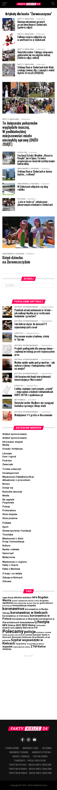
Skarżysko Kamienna (21, 637)
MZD (18, 625)
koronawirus (13, 608)
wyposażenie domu (21, 647)
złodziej (6, 649)
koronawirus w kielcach (29, 612)
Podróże (7, 460)
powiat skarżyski (33, 635)
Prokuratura (9, 510)
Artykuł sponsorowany (14, 434)
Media (5, 445)
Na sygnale (8, 499)
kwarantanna (27, 622)
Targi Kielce (21, 644)
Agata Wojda (7, 598)
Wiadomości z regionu (14, 562)
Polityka (6, 523)
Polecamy (12, 631)
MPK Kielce (8, 625)
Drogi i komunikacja (13, 541)
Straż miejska (9, 514)
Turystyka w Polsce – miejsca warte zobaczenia (30, 764)
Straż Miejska (38, 637)
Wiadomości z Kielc (12, 538)
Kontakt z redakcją (21, 756)
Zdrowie (6, 581)
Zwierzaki (7, 464)
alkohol (18, 597)
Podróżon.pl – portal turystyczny (30, 760)
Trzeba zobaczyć (11, 469)
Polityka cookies (40, 756)
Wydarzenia (8, 557)
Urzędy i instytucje (12, 448)
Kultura (6, 545)
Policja (6, 506)
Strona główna (12, 748)
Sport (5, 527)
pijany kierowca (24, 627)
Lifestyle (7, 453)
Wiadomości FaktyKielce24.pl (18, 477)
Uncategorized (10, 473)
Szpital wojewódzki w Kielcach (22, 641)
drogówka (43, 601)
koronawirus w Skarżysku (25, 619)
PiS (36, 627)
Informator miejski (12, 442)
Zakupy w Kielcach (12, 577)
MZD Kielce (29, 625)
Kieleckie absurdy (12, 491)
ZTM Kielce (38, 646)
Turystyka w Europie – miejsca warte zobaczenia (30, 768)
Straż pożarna (9, 518)
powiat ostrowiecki (16, 635)
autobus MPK (29, 597)
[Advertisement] (28, 686)
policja (30, 631)
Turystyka (7, 534)
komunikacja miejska (24, 605)
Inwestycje (7, 606)
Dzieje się (7, 487)
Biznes (6, 484)
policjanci (40, 632)
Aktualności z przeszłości (16, 480)
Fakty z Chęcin (10, 565)
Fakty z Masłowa (11, 569)
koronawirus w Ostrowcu (15, 616)
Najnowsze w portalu (41, 752)
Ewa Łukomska (19, 603)
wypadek (7, 646)
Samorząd (7, 553)
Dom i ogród (9, 456)
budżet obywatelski (20, 601)
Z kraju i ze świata (12, 573)
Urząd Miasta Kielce (35, 644)
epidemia (7, 602)
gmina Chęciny (33, 603)
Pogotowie (8, 502)
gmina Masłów (46, 603)
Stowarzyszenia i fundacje (16, 530)
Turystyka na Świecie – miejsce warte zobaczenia (30, 773)
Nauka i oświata (10, 549)
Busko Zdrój (33, 601)
